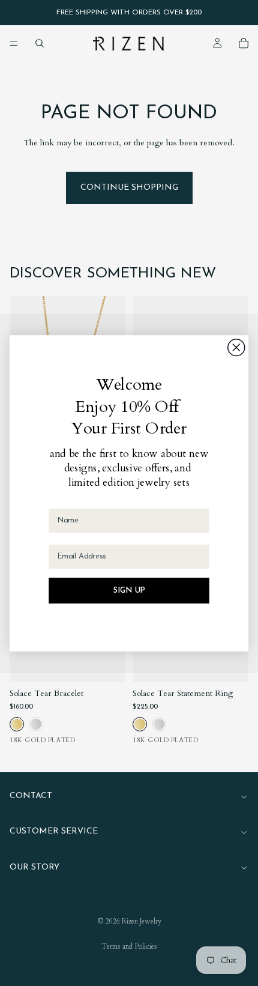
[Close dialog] (236, 347)
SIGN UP (129, 590)
